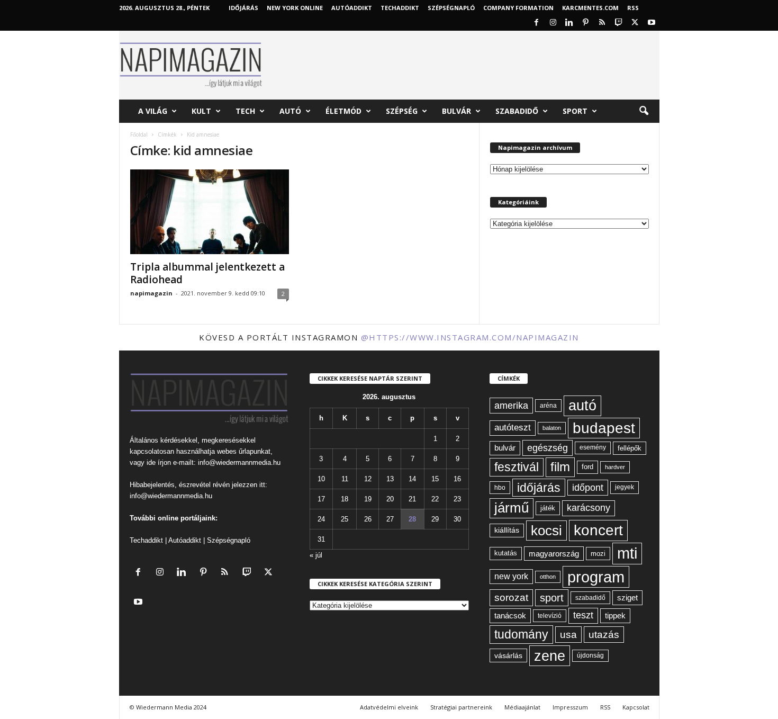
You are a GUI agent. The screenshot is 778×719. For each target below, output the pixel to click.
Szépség (402, 111)
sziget (627, 597)
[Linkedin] (569, 23)
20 (390, 499)
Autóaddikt (184, 540)
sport (552, 598)
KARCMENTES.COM (590, 8)
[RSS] (602, 23)
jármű (511, 507)
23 (457, 499)
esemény (593, 447)
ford (587, 467)
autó (582, 406)
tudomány (521, 634)
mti (627, 553)
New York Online (295, 8)
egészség (547, 448)
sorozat (511, 597)
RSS (633, 8)
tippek (615, 615)
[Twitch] (618, 23)
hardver (615, 467)
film (560, 467)
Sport (575, 111)
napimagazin (151, 293)
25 (344, 519)
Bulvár (456, 111)
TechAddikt (400, 8)
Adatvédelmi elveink (389, 707)
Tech (245, 111)
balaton (551, 428)
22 (435, 499)
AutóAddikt (351, 8)
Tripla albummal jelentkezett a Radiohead (207, 273)
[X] (635, 23)
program (596, 577)
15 (435, 479)
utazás (604, 634)
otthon (548, 576)
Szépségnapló (451, 8)
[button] (643, 111)
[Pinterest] (586, 23)
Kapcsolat (635, 707)
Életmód (343, 111)
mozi (598, 554)
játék (547, 508)
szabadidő (590, 597)
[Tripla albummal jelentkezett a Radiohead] (209, 211)
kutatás (505, 553)
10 (321, 479)
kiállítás (506, 530)
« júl (316, 555)
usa (568, 634)
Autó (290, 111)
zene (549, 656)
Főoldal (139, 134)
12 (368, 479)
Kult (201, 111)
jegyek (624, 487)
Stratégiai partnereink (461, 707)
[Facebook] (536, 23)
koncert (598, 530)
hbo (499, 487)
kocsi (546, 530)
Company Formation (518, 8)
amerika (511, 405)
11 (344, 479)
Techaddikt (146, 540)
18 (344, 499)
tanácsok (510, 615)
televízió (550, 615)
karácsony (588, 507)
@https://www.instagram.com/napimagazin (470, 337)
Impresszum (570, 707)
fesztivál (516, 467)
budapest (604, 428)
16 (457, 479)
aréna (548, 405)
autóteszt (512, 428)
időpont (587, 487)
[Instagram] (553, 23)
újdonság (590, 655)
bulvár (504, 448)
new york (511, 576)
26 (368, 519)
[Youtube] (651, 23)
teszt (583, 615)
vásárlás (508, 655)
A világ (152, 111)
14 (412, 479)
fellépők (629, 448)
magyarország (554, 553)
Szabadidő (516, 111)
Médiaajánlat (522, 707)
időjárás (538, 488)
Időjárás (243, 8)
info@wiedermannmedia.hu (239, 462)
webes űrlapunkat (243, 451)
